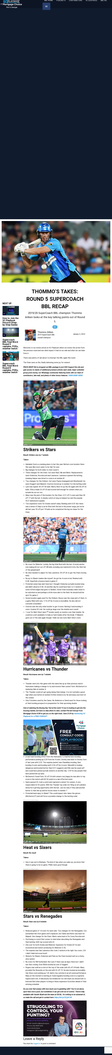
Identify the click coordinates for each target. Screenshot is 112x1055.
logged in (36, 1043)
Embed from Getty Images (31, 379)
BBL (55, 327)
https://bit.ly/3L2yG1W (63, 997)
